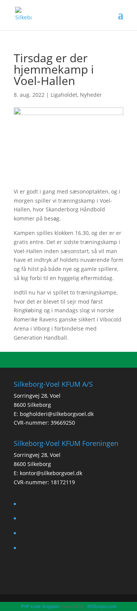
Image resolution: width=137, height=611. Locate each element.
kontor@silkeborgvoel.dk (51, 473)
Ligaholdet (64, 94)
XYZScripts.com (101, 606)
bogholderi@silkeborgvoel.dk (57, 413)
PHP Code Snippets (40, 606)
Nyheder (91, 94)
